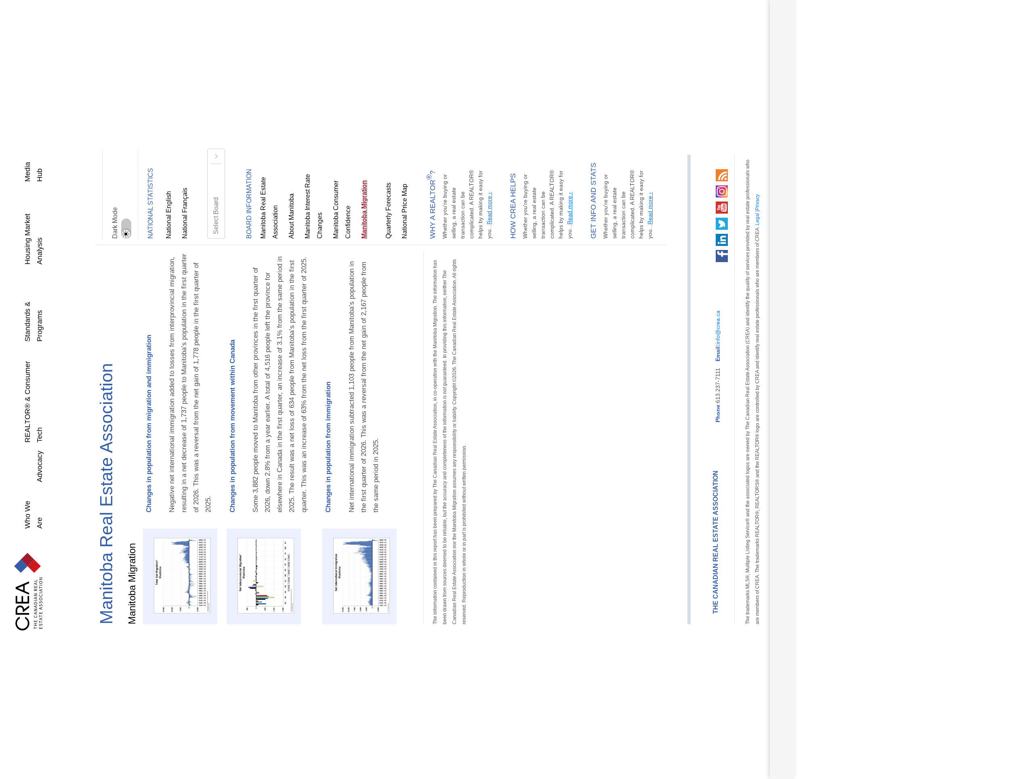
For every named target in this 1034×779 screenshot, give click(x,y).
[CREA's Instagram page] (683, 190)
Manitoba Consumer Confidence (336, 194)
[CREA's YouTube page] (683, 206)
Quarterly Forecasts (376, 211)
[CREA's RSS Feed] (683, 174)
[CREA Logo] (20, 589)
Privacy (718, 284)
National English (169, 215)
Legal (718, 299)
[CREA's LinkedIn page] (683, 238)
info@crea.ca (679, 345)
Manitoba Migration (352, 211)
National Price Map (393, 212)
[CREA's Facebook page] (683, 254)
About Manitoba (292, 216)
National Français (185, 214)
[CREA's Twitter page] (683, 222)
